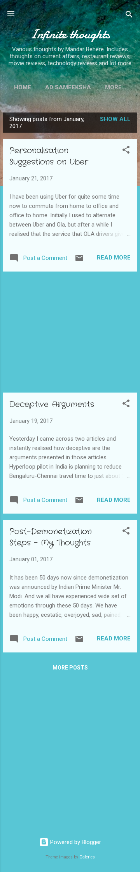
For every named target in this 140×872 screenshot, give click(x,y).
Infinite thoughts (70, 34)
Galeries (87, 857)
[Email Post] (79, 260)
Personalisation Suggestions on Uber (48, 156)
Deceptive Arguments (51, 404)
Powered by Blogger (75, 842)
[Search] (129, 16)
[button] (126, 151)
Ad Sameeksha (68, 87)
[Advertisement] (70, 332)
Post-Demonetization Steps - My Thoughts (50, 537)
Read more (114, 257)
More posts (70, 667)
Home (22, 87)
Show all (115, 119)
